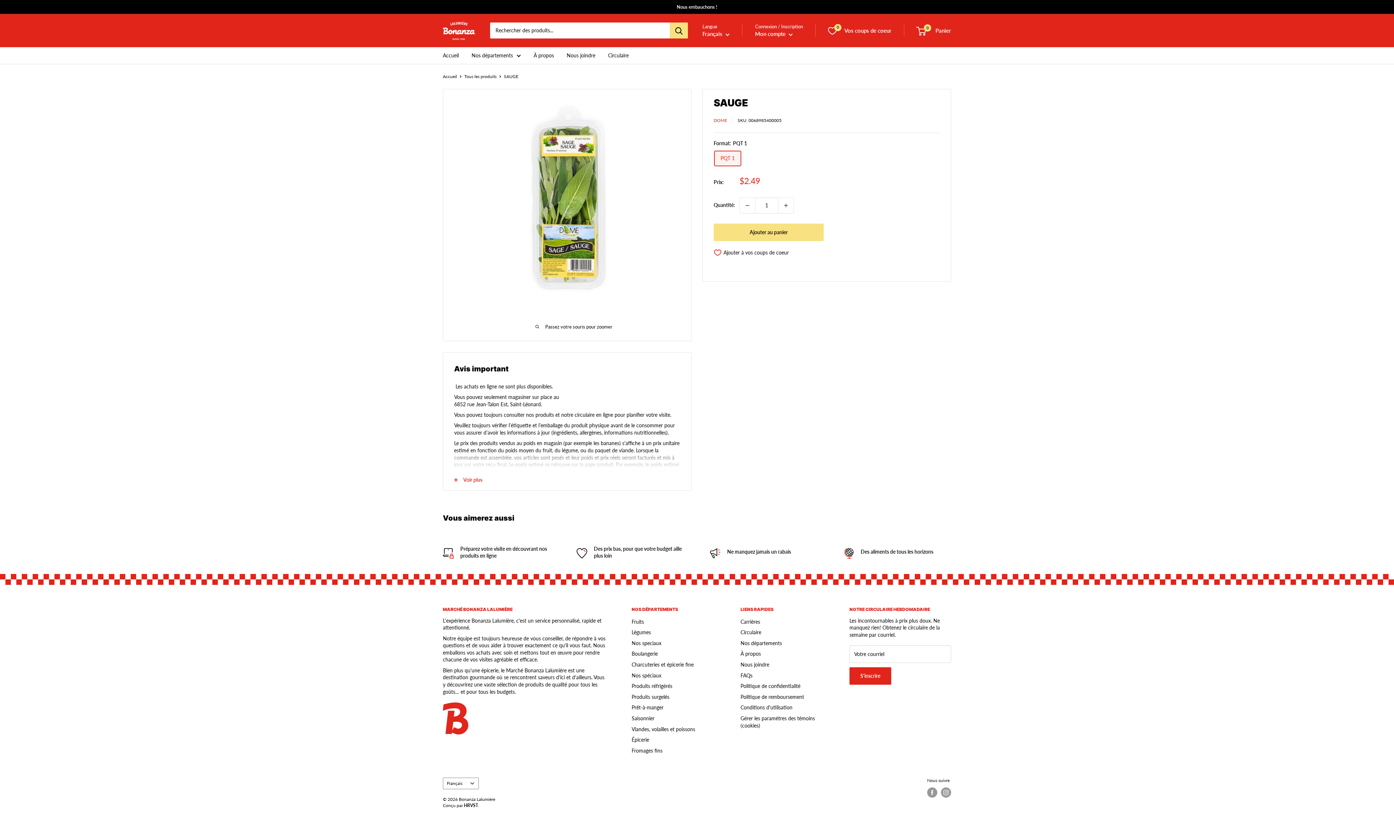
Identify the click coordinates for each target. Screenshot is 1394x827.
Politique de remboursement (772, 697)
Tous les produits (480, 76)
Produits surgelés (650, 697)
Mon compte (771, 34)
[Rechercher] (679, 31)
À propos (544, 55)
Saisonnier (643, 718)
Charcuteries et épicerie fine (663, 664)
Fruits (638, 622)
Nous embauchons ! (697, 7)
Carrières (750, 622)
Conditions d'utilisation (766, 707)
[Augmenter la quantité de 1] (786, 205)
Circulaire (618, 55)
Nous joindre (581, 55)
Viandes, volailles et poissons (663, 729)
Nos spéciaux (646, 675)
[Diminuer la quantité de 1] (747, 205)
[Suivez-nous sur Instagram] (946, 792)
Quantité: (724, 205)
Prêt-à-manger (648, 707)
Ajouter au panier (769, 232)
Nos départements (492, 55)
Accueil (451, 55)
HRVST (471, 805)
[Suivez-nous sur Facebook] (932, 792)
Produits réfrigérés (652, 686)
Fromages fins (647, 750)
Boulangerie (645, 654)
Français (454, 783)
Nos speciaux (646, 643)
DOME (720, 120)
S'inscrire (870, 676)
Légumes (641, 632)
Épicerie (640, 740)
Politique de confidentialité (770, 686)
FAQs (747, 675)
